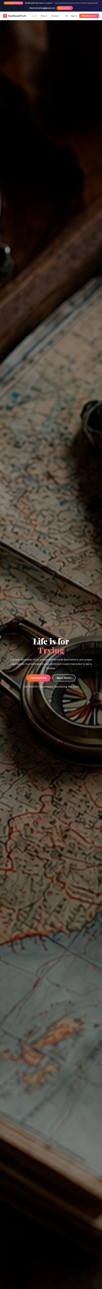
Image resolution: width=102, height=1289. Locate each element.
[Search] (66, 16)
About (44, 16)
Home (34, 16)
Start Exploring (38, 678)
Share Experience (89, 16)
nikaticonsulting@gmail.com (42, 8)
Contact (55, 16)
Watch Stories (64, 678)
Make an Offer (64, 8)
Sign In (74, 16)
